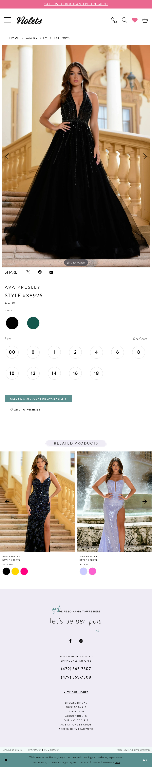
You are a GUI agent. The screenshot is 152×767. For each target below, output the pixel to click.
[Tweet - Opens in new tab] (28, 272)
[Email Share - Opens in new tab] (51, 272)
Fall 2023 (62, 38)
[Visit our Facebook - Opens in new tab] (70, 641)
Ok (145, 760)
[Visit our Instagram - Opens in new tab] (81, 641)
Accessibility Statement (76, 729)
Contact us (76, 711)
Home (14, 38)
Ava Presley (36, 38)
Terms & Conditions (12, 750)
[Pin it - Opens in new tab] (40, 272)
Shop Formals (76, 707)
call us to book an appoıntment (76, 4)
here (117, 762)
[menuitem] (7, 19)
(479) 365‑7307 (76, 669)
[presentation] (37, 501)
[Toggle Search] (124, 19)
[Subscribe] (98, 631)
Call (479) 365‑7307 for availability (38, 399)
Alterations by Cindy (76, 724)
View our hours (76, 692)
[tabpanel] (76, 156)
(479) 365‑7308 (76, 677)
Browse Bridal (76, 703)
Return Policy (51, 750)
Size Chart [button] (140, 339)
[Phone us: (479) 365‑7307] (114, 19)
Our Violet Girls (76, 720)
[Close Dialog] (6, 760)
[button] (7, 19)
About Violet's (76, 716)
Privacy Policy (33, 750)
